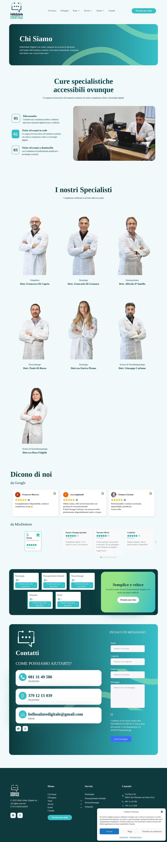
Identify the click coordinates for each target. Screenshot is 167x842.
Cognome (115, 656)
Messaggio (116, 682)
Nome (114, 643)
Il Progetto (64, 11)
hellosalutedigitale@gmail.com (55, 714)
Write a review (30, 548)
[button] (161, 811)
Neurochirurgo (35, 364)
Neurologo (83, 280)
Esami (99, 11)
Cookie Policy (124, 837)
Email (114, 669)
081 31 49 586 (40, 676)
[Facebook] (18, 728)
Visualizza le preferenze (152, 831)
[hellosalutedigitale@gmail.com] (23, 714)
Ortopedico (34, 280)
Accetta (109, 831)
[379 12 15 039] (23, 696)
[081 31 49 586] (23, 677)
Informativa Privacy (136, 837)
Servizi (87, 11)
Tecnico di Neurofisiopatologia (132, 364)
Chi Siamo (52, 11)
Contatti (112, 11)
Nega (130, 831)
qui (130, 730)
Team (75, 11)
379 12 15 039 (40, 695)
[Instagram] (25, 728)
